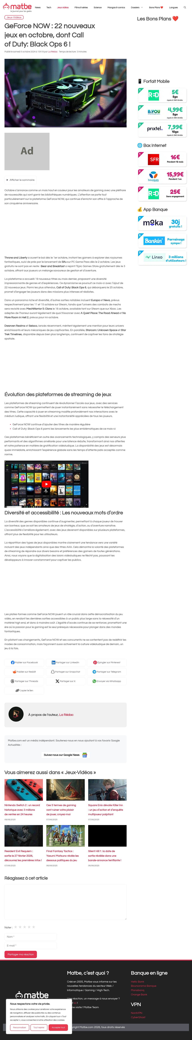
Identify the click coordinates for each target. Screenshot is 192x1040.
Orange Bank (139, 994)
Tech (48, 7)
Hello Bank (137, 981)
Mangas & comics (116, 7)
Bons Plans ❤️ (156, 7)
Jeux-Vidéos (14, 17)
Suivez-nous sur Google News (62, 755)
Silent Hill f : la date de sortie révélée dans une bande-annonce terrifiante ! (104, 856)
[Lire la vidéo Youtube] (46, 484)
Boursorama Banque (143, 986)
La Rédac (66, 715)
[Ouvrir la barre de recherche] (185, 7)
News (37, 7)
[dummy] (27, 169)
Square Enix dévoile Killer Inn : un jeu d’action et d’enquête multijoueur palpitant (105, 810)
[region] (39, 1016)
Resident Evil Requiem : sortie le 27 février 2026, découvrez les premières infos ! (23, 856)
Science (98, 7)
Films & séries (81, 7)
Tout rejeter (38, 1028)
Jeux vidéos (63, 7)
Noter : (8, 927)
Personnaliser (19, 1028)
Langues (173, 7)
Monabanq (137, 990)
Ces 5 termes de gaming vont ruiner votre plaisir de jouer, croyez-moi (61, 810)
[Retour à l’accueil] (17, 7)
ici (75, 1003)
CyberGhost (138, 1017)
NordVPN (136, 1013)
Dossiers (135, 7)
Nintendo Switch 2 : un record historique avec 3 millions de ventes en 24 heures (22, 810)
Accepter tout (58, 1028)
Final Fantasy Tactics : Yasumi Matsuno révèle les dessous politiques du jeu (62, 856)
